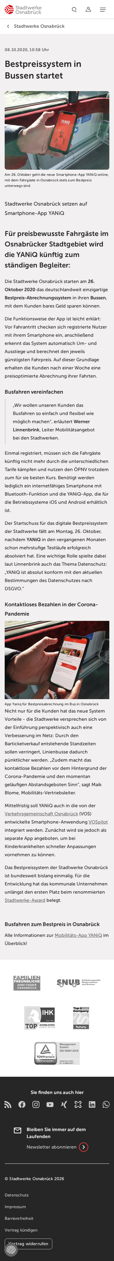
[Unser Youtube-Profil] (50, 1104)
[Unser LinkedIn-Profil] (92, 1104)
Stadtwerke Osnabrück (39, 26)
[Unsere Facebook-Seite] (22, 1104)
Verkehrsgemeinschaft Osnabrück (41, 814)
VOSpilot (98, 822)
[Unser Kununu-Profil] (78, 1104)
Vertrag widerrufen (28, 1243)
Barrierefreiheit (19, 1218)
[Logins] (88, 9)
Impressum (15, 1207)
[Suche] (74, 9)
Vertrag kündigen (21, 1230)
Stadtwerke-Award (25, 900)
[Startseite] (23, 9)
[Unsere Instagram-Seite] (36, 1104)
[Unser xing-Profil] (64, 1104)
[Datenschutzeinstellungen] (11, 1250)
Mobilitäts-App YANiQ (78, 935)
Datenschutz (17, 1195)
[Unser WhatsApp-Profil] (106, 1104)
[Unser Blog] (8, 1104)
